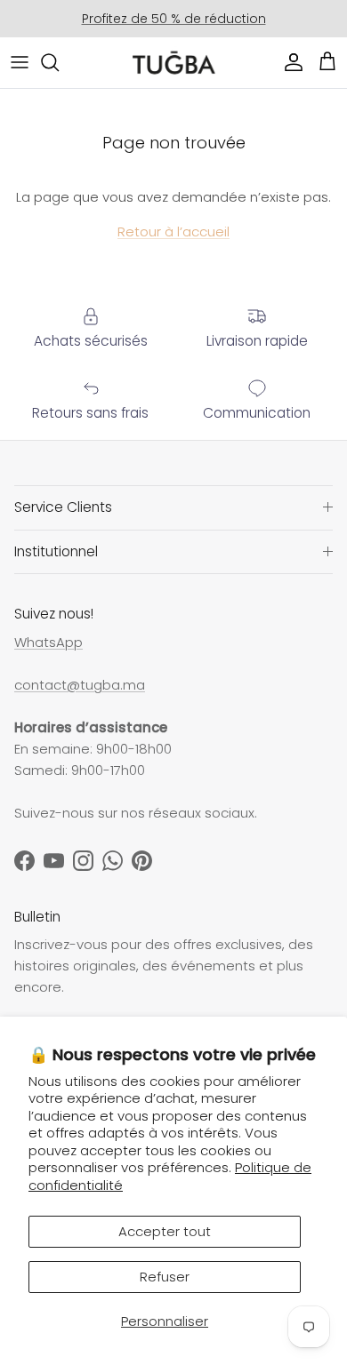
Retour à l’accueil (173, 231)
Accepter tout (164, 1231)
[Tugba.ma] (174, 62)
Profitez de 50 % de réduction (174, 19)
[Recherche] (58, 62)
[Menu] (19, 62)
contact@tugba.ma (79, 684)
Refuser (165, 1276)
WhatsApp (48, 642)
